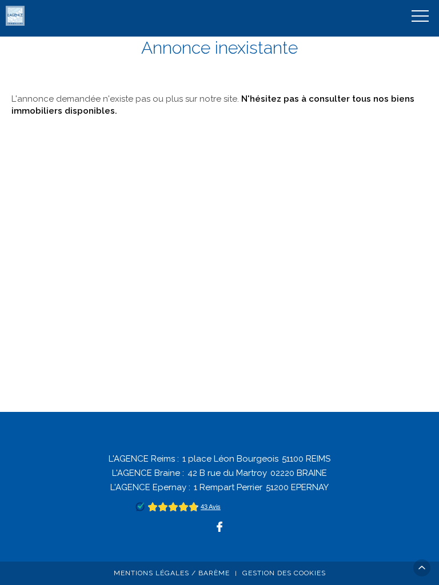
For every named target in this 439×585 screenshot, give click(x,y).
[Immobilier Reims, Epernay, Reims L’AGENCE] (16, 16)
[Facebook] (219, 527)
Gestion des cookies (284, 573)
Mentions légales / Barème (172, 573)
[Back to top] (421, 567)
